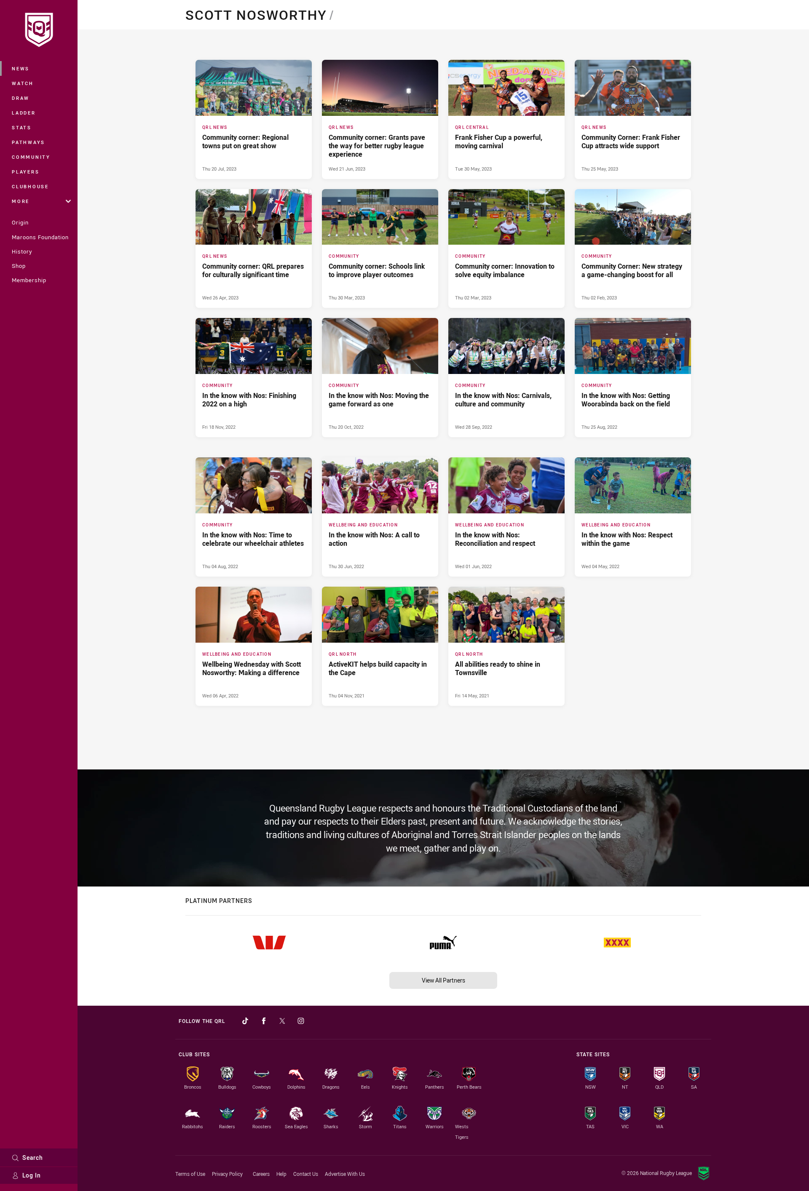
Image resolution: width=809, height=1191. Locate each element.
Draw (20, 98)
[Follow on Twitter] (282, 1020)
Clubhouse (30, 186)
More (20, 201)
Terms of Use (190, 1173)
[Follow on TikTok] (245, 1020)
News (20, 68)
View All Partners (443, 980)
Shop (19, 266)
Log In (31, 1175)
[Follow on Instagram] (300, 1020)
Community (31, 157)
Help (281, 1173)
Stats (22, 127)
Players (25, 171)
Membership (29, 280)
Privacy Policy (227, 1173)
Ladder (24, 112)
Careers (261, 1173)
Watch (23, 83)
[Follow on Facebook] (263, 1020)
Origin (20, 222)
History (22, 251)
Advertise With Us (345, 1173)
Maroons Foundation (40, 237)
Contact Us (305, 1173)
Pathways (28, 142)
